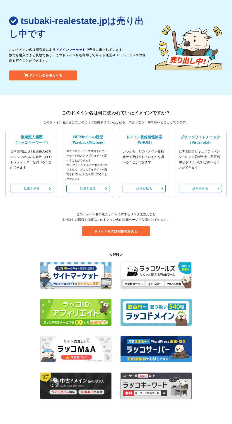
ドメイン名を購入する (45, 75)
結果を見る (32, 188)
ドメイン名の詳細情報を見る (116, 231)
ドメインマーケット (71, 49)
